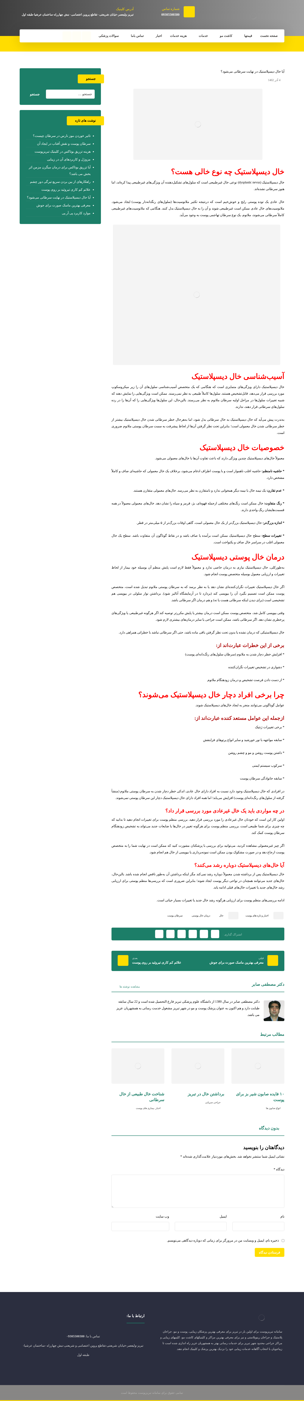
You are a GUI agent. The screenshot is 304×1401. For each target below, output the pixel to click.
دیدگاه (279, 1169)
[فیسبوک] (86, 36)
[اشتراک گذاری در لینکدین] (181, 934)
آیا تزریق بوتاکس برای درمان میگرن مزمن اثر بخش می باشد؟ (59, 170)
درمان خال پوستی (201, 915)
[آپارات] (67, 36)
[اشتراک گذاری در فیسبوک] (215, 934)
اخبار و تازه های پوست (256, 915)
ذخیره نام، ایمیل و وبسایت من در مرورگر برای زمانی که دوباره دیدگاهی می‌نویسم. (223, 1240)
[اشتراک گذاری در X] (204, 934)
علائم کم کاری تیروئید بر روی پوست (65, 189)
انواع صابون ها (273, 1108)
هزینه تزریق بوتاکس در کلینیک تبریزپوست (62, 151)
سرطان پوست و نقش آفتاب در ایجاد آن (63, 143)
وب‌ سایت (162, 1216)
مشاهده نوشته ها (129, 986)
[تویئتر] (270, 1362)
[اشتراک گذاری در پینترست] (193, 934)
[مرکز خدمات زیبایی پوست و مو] (253, 16)
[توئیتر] (76, 36)
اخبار (158, 1108)
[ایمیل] (253, 1362)
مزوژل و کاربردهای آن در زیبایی (68, 159)
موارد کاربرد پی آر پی (76, 213)
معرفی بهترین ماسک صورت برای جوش (63, 205)
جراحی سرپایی (212, 1102)
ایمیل (223, 1216)
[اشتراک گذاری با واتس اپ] (170, 934)
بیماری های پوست (145, 1108)
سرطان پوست (175, 915)
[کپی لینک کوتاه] (159, 934)
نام (282, 1216)
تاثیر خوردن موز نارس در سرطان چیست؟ (61, 136)
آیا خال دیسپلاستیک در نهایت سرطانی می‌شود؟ (58, 197)
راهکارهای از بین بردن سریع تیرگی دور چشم (60, 181)
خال (221, 915)
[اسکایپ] (261, 1362)
